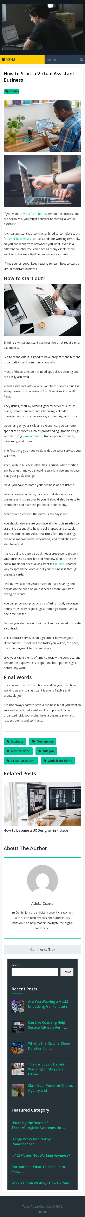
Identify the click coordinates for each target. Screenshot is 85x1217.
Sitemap (42, 1211)
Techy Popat (30, 1206)
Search (16, 965)
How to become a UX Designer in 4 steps (36, 830)
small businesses (19, 239)
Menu (10, 59)
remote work (20, 751)
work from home (34, 214)
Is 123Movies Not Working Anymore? (41, 1155)
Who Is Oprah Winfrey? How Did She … (42, 1183)
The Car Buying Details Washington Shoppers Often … (46, 1069)
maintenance (33, 436)
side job (48, 751)
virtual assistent (23, 761)
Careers (14, 91)
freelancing (45, 741)
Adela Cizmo (42, 903)
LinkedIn (58, 564)
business (17, 741)
